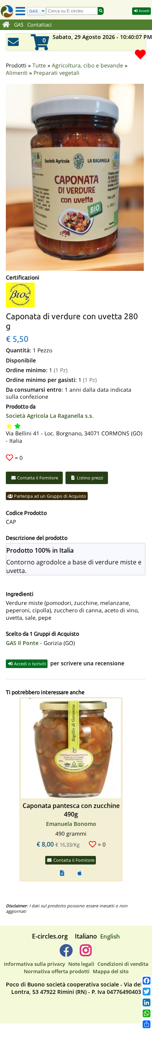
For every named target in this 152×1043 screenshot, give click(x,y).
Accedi (143, 10)
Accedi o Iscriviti (29, 663)
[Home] (6, 24)
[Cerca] (101, 11)
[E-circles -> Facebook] (66, 953)
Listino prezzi (89, 478)
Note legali (81, 963)
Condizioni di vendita (122, 963)
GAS (18, 24)
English (110, 936)
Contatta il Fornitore (37, 478)
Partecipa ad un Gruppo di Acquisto (49, 496)
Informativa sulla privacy (34, 963)
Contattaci (39, 24)
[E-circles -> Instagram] (85, 953)
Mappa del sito (111, 971)
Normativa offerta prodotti (57, 971)
